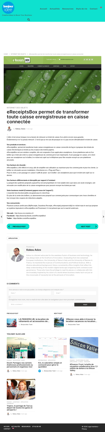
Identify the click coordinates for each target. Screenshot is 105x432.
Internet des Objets (17, 108)
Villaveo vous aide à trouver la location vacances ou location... (81, 320)
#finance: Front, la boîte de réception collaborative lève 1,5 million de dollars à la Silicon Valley (84, 367)
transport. (10, 403)
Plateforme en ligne (82, 360)
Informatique (42, 360)
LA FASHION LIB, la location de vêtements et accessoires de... (34, 320)
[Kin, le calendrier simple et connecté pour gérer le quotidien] (52, 347)
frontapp (87, 361)
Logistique (16, 402)
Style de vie (81, 9)
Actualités (55, 9)
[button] (28, 20)
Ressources (68, 9)
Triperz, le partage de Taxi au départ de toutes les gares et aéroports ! (19, 408)
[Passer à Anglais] (101, 7)
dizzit (23, 360)
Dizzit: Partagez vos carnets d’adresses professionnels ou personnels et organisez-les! (20, 365)
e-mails (80, 361)
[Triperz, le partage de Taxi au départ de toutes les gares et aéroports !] (21, 389)
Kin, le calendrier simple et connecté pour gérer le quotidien (50, 365)
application (13, 238)
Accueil (43, 9)
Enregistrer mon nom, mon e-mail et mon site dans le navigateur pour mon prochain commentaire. (47, 300)
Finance (9, 360)
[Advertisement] (52, 37)
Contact (94, 9)
